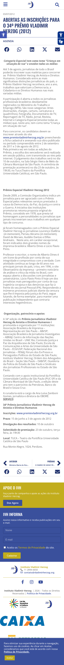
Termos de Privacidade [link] (31, 547)
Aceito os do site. (30, 547)
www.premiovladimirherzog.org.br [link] (23, 137)
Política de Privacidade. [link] (17, 651)
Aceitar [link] (10, 657)
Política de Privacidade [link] (39, 593)
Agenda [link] (8, 41)
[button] (57, 4)
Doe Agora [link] (12, 502)
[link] (3, 34)
